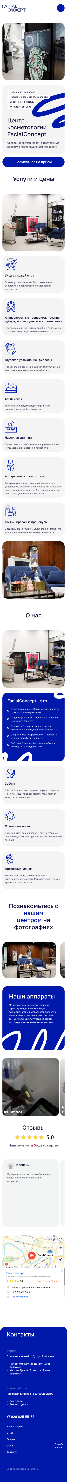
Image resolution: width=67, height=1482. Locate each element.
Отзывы (11, 1445)
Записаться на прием (33, 162)
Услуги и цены (15, 1426)
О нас (10, 1432)
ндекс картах (46, 1145)
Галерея (11, 1439)
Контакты (12, 1452)
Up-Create (32, 1468)
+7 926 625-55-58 (20, 1416)
